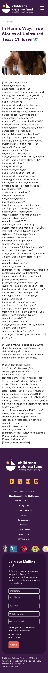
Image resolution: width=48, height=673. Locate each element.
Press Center (24, 530)
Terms (5, 666)
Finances (24, 525)
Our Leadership (24, 520)
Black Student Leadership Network (24, 496)
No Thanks (15, 637)
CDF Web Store (24, 539)
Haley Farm (24, 506)
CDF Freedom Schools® (24, 491)
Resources (7, 21)
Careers (24, 515)
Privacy (14, 666)
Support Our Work (24, 510)
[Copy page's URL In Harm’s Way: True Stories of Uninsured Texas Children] (36, 39)
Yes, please (16, 634)
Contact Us (24, 534)
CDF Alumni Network (24, 501)
